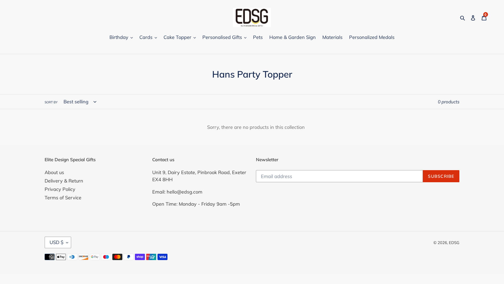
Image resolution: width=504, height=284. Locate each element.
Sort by (51, 102)
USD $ (57, 242)
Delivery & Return (64, 181)
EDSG (454, 242)
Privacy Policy (60, 189)
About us (54, 172)
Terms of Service (63, 198)
